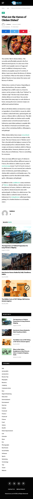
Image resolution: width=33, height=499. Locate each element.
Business (4, 382)
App (3, 12)
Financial (4, 416)
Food (3, 422)
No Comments (6, 26)
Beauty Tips (5, 377)
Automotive (5, 374)
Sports (3, 456)
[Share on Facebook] (6, 31)
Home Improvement (7, 431)
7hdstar (5, 185)
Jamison (9, 24)
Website (4, 470)
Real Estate (5, 448)
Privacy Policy (21, 489)
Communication (6, 388)
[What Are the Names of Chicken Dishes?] (16, 45)
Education (4, 396)
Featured (4, 411)
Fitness (4, 419)
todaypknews (15, 197)
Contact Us (11, 489)
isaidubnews (16, 182)
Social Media (5, 450)
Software (4, 453)
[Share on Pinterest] (23, 31)
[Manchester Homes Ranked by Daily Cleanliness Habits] (16, 261)
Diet (3, 391)
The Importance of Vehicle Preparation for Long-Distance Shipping (15, 247)
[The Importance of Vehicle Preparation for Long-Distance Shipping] (16, 235)
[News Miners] (16, 3)
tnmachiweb (25, 135)
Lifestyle (4, 436)
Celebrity (4, 385)
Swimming (5, 459)
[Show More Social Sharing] (29, 31)
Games (4, 425)
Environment (5, 402)
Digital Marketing (7, 394)
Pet (3, 442)
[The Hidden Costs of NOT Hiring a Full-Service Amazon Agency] (16, 288)
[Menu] (3, 3)
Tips (3, 465)
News (3, 439)
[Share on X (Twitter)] (14, 31)
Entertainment (6, 399)
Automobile (5, 371)
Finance (4, 413)
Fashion (4, 408)
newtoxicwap (6, 166)
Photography (5, 445)
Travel (3, 467)
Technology (5, 462)
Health (4, 428)
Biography (4, 379)
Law (3, 433)
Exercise (4, 405)
